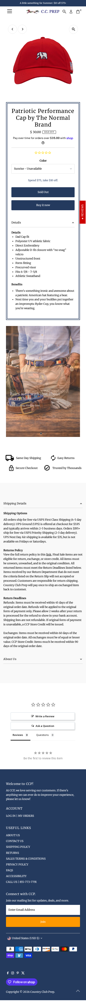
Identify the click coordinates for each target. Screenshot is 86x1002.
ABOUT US (13, 835)
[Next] (22, 29)
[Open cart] (78, 11)
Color (43, 160)
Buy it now (43, 205)
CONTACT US (14, 841)
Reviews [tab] (18, 735)
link (48, 554)
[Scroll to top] (78, 991)
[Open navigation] (9, 12)
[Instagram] (12, 973)
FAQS (9, 870)
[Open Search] (64, 11)
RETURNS (12, 853)
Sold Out (43, 192)
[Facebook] (8, 973)
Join (43, 922)
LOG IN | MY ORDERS (20, 816)
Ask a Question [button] (45, 726)
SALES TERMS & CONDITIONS (26, 858)
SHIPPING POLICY (18, 847)
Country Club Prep (42, 992)
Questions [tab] (42, 735)
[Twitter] (23, 973)
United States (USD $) (25, 938)
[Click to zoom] (73, 29)
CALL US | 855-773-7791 (21, 882)
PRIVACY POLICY (17, 864)
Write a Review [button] (44, 716)
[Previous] (12, 29)
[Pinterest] (18, 973)
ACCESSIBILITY (16, 876)
